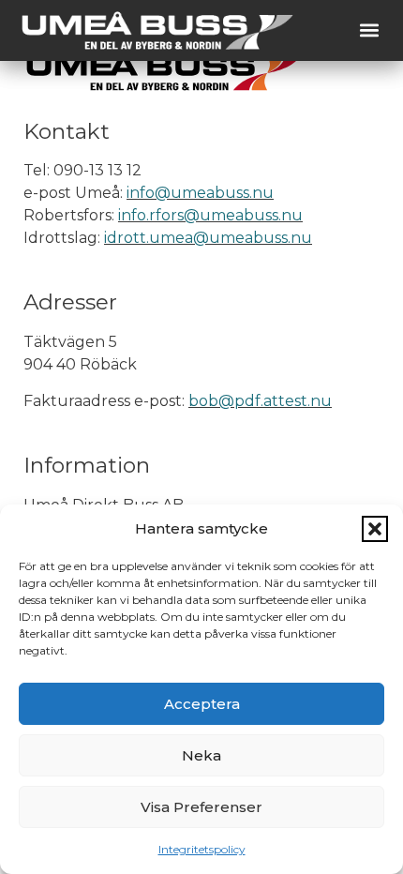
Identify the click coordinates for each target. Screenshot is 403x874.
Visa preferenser (201, 807)
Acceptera (202, 704)
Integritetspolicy (202, 849)
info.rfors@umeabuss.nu (210, 215)
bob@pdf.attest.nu (260, 401)
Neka (201, 755)
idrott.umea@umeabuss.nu (208, 238)
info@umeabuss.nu (200, 193)
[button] (375, 529)
